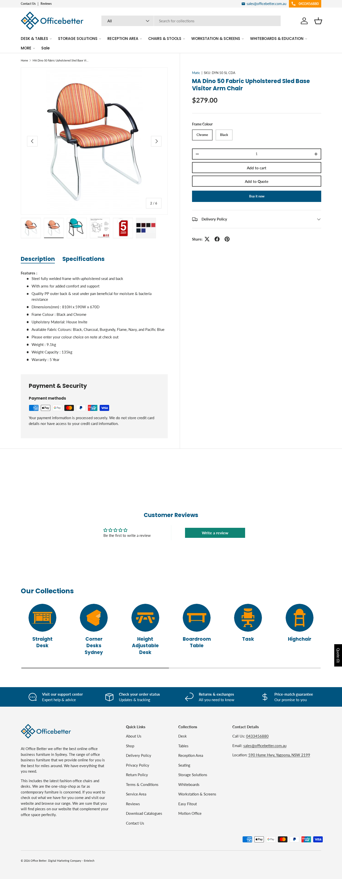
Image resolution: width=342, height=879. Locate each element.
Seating (184, 765)
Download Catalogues (144, 813)
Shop (130, 746)
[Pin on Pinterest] (227, 239)
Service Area (136, 794)
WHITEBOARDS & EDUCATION (276, 38)
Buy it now (256, 196)
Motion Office (190, 813)
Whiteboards (189, 784)
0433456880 (257, 736)
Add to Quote (256, 181)
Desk (182, 736)
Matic (196, 73)
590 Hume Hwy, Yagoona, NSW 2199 (279, 755)
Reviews (46, 4)
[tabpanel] (94, 316)
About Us (133, 736)
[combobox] (191, 21)
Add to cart (256, 168)
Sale (45, 48)
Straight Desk (42, 642)
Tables (183, 746)
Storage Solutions (192, 774)
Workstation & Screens (197, 794)
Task (248, 639)
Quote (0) (338, 655)
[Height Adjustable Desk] (145, 618)
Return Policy (137, 774)
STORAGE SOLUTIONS (77, 38)
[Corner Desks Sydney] (94, 618)
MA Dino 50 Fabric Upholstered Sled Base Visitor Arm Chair (61, 60)
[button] (318, 20)
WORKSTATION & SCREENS (215, 38)
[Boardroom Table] (197, 618)
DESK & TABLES (34, 38)
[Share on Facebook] (217, 239)
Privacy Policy (137, 765)
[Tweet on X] (207, 239)
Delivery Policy (138, 755)
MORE (26, 48)
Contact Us (28, 4)
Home (24, 60)
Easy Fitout (187, 803)
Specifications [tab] (83, 259)
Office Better (39, 860)
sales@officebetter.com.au (264, 745)
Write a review (215, 532)
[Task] (248, 618)
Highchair (299, 639)
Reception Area (190, 755)
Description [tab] (38, 259)
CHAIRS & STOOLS (164, 38)
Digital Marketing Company (64, 860)
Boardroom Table (197, 642)
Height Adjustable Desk (145, 646)
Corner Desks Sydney (94, 646)
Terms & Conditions (142, 784)
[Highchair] (299, 618)
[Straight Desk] (42, 618)
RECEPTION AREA (122, 38)
